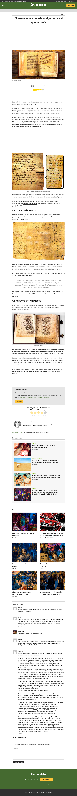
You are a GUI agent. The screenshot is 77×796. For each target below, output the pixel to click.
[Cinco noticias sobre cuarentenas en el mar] (52, 552)
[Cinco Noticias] (38, 774)
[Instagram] (34, 779)
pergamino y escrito (46, 217)
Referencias (17, 381)
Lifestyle (34, 443)
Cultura (62, 14)
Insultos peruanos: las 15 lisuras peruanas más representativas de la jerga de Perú (46, 476)
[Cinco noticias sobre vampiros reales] (24, 552)
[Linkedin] (28, 779)
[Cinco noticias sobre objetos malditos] (24, 522)
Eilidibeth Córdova (36, 496)
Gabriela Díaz (35, 449)
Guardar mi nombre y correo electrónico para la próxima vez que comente (32, 744)
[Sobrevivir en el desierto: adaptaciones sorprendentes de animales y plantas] (22, 464)
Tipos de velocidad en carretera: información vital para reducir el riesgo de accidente (51, 535)
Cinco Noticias (15, 432)
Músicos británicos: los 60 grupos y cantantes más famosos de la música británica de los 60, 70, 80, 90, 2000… (45, 492)
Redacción (14, 537)
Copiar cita (19, 401)
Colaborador (35, 464)
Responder (20, 613)
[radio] (31, 413)
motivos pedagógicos (30, 203)
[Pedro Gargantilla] (32, 86)
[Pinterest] (37, 779)
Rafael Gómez (43, 540)
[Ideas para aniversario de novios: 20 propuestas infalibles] (22, 449)
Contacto (58, 1)
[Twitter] (25, 779)
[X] (36, 96)
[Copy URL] (47, 96)
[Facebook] (40, 96)
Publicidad (63, 1)
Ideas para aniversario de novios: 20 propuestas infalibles (44, 446)
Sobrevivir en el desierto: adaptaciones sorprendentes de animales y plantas (45, 461)
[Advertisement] (38, 36)
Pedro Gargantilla (40, 86)
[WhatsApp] (43, 96)
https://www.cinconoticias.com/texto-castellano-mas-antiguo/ (34, 397)
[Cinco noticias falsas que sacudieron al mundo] (24, 580)
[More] (50, 96)
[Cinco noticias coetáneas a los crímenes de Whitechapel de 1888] (52, 580)
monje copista (24, 201)
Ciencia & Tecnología (37, 458)
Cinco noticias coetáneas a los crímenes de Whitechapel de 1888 (51, 594)
